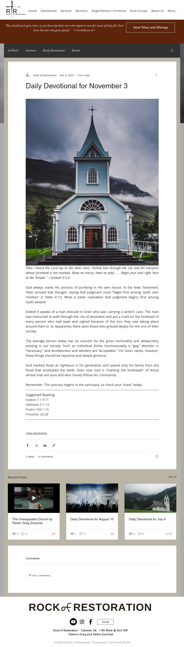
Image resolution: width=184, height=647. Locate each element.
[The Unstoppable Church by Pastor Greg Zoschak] (34, 498)
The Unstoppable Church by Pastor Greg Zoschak (32, 521)
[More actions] (156, 75)
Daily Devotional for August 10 (91, 519)
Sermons (31, 50)
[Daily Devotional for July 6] (150, 498)
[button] (172, 50)
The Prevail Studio (119, 642)
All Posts (13, 50)
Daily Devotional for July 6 (147, 519)
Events (76, 50)
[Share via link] (54, 445)
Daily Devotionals (54, 50)
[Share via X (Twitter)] (36, 445)
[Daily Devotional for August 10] (92, 498)
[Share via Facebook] (27, 445)
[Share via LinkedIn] (45, 445)
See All (173, 476)
